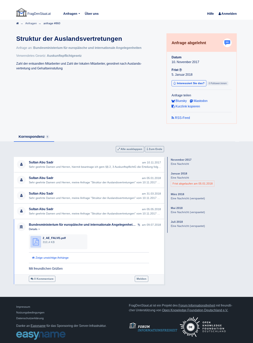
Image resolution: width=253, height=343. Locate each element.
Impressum (23, 306)
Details (33, 229)
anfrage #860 (51, 23)
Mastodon (200, 101)
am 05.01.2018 (151, 178)
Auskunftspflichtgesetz (64, 55)
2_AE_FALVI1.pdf (54, 238)
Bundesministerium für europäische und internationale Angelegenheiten (87, 47)
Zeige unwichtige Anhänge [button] (52, 257)
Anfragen (70, 13)
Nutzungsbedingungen (30, 312)
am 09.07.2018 (151, 224)
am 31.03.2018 (151, 193)
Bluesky (181, 101)
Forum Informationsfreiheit (196, 305)
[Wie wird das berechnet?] (180, 70)
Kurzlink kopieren (187, 106)
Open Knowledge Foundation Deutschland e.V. (195, 310)
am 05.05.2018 (151, 209)
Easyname (38, 325)
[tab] (34, 137)
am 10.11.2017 (151, 162)
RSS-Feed (182, 117)
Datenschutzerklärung (30, 318)
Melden (141, 278)
